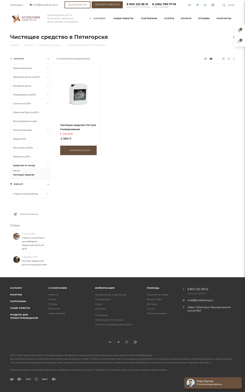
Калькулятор (77, 4)
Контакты (100, 308)
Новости (53, 294)
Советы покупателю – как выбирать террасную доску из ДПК (34, 243)
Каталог (16, 288)
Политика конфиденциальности (113, 324)
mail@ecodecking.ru (45, 4)
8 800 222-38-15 (138, 5)
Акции (99, 304)
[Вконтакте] (190, 5)
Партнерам (18, 301)
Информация (105, 288)
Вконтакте (109, 342)
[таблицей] (234, 58)
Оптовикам (101, 315)
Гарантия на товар (157, 294)
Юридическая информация (110, 294)
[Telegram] (198, 5)
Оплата (151, 308)
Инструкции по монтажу (109, 319)
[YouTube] (205, 5)
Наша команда (56, 313)
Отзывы (52, 304)
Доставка (152, 304)
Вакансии (54, 308)
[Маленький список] (205, 58)
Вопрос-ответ (154, 299)
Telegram (118, 342)
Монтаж (16, 294)
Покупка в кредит (157, 313)
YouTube (126, 342)
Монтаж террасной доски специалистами (34, 263)
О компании (57, 288)
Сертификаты (102, 299)
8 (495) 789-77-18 (164, 5)
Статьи (15, 225)
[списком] (228, 58)
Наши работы (20, 308)
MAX (213, 5)
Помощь (153, 288)
